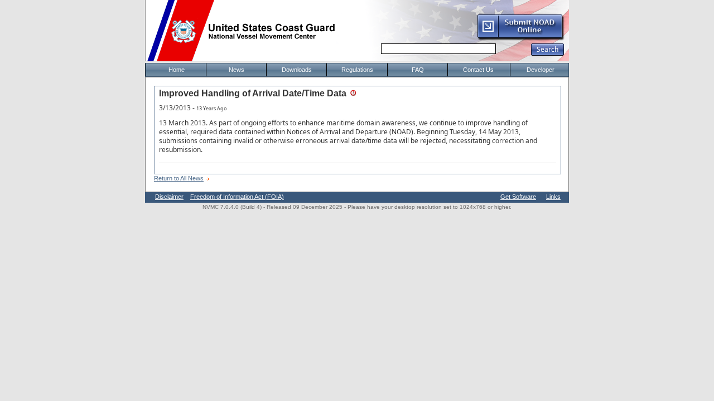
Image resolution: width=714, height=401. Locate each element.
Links (553, 196)
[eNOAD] (520, 38)
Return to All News (179, 178)
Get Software (518, 196)
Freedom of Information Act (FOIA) (237, 196)
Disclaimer (169, 196)
